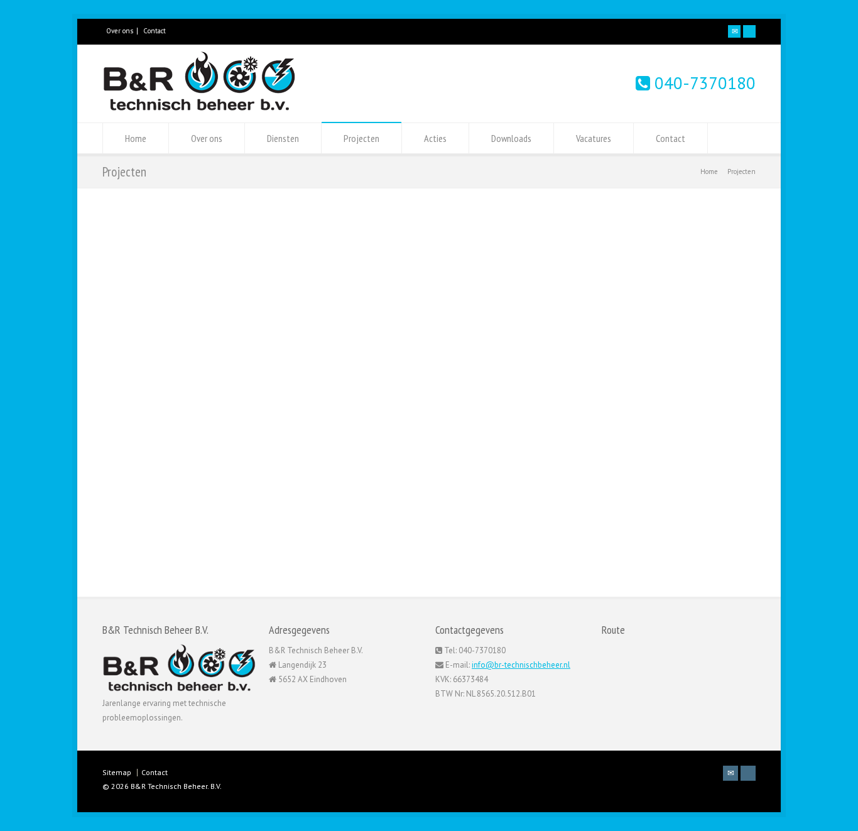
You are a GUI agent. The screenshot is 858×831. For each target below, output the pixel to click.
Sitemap (116, 772)
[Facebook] (749, 31)
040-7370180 (703, 83)
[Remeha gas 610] (184, 541)
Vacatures (593, 138)
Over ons (119, 30)
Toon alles (411, 431)
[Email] (734, 31)
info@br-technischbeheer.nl (521, 665)
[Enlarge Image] (184, 486)
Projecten (361, 138)
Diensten (283, 138)
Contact (154, 30)
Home (135, 138)
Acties (435, 138)
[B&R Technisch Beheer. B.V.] (199, 108)
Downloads (511, 138)
